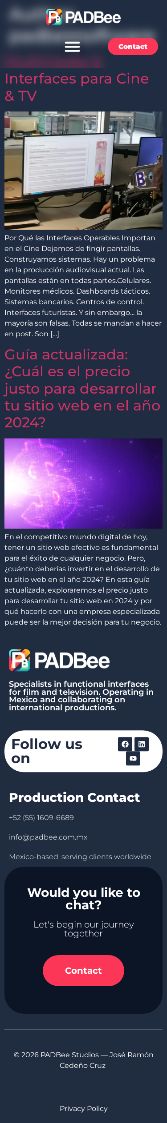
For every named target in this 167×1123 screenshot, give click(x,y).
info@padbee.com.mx (48, 837)
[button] (72, 46)
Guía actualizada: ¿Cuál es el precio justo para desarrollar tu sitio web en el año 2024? (82, 388)
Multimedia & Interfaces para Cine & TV (76, 78)
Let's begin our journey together (83, 929)
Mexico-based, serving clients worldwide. (81, 856)
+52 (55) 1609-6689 (41, 817)
